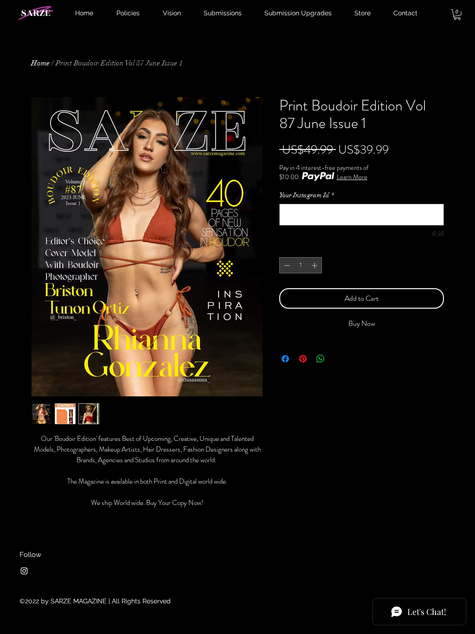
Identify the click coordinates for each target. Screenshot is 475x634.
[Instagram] (24, 571)
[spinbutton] (301, 265)
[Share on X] (338, 358)
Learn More (352, 176)
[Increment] (315, 265)
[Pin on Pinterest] (302, 358)
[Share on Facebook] (285, 358)
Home (40, 63)
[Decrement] (286, 265)
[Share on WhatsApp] (320, 358)
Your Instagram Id (306, 195)
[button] (457, 14)
